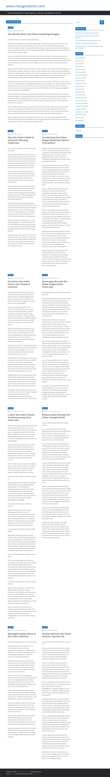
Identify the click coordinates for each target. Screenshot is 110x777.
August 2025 (78, 86)
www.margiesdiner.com (25, 6)
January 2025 (79, 100)
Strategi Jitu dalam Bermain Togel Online (87, 33)
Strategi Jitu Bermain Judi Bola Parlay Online (88, 40)
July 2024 (78, 117)
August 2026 (78, 58)
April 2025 (78, 92)
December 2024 (79, 103)
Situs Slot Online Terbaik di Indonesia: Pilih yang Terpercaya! (21, 140)
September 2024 (80, 112)
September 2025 (80, 83)
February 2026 (79, 69)
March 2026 (78, 66)
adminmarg (21, 30)
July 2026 (78, 61)
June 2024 (78, 120)
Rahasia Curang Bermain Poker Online (86, 43)
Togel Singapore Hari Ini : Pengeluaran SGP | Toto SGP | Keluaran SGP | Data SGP (34, 13)
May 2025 (78, 89)
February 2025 (79, 98)
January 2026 (79, 72)
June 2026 (78, 63)
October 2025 (79, 81)
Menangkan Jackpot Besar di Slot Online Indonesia (22, 635)
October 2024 (79, 109)
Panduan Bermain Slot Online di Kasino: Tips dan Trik (56, 635)
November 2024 (79, 106)
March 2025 (78, 95)
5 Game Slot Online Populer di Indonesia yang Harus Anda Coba (21, 417)
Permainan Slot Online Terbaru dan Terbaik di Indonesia (19, 284)
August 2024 (78, 115)
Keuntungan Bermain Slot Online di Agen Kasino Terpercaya (54, 284)
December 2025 (79, 75)
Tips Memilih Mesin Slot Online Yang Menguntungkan (34, 34)
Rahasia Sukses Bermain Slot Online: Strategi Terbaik (56, 416)
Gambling (10, 27)
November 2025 (79, 78)
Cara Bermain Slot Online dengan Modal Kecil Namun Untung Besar (55, 140)
